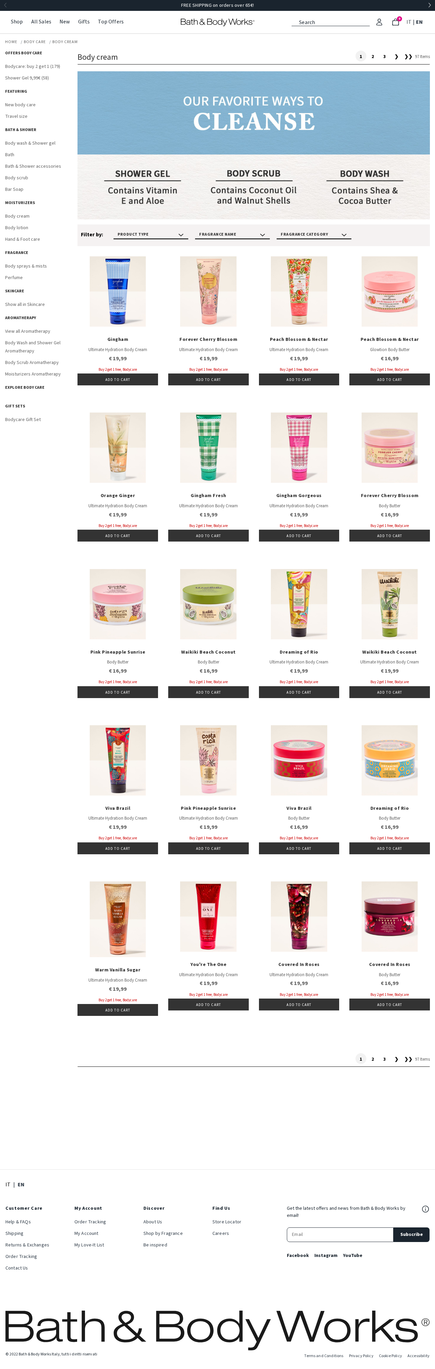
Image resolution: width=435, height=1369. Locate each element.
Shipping (14, 1233)
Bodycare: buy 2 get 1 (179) (32, 66)
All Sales (41, 21)
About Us (152, 1222)
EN (420, 22)
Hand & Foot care (22, 239)
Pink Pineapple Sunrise (117, 652)
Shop (17, 21)
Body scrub (16, 178)
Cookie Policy (390, 1356)
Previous (5, 5)
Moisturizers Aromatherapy (33, 374)
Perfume (14, 277)
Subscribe (411, 1234)
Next (429, 5)
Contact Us (16, 1268)
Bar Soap (14, 189)
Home (11, 42)
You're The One (208, 964)
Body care (35, 42)
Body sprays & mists (26, 266)
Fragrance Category (304, 234)
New (64, 21)
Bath (9, 154)
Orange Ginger (118, 495)
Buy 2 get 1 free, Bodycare (118, 369)
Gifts (84, 21)
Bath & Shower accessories (33, 166)
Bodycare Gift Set (23, 419)
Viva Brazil (117, 808)
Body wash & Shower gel (30, 143)
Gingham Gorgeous (299, 495)
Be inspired (155, 1245)
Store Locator (226, 1222)
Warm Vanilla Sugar (117, 970)
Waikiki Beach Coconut (208, 652)
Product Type (133, 234)
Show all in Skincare (25, 304)
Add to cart (117, 379)
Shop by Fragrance (163, 1233)
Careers (220, 1233)
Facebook (298, 1255)
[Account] (379, 22)
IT (409, 22)
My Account (86, 1233)
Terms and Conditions (323, 1356)
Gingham (117, 339)
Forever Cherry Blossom (208, 339)
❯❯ (408, 56)
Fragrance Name (217, 234)
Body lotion (16, 227)
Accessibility (418, 1356)
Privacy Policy (361, 1356)
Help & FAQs (18, 1222)
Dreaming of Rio (299, 652)
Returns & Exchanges (27, 1245)
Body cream (65, 42)
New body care (20, 105)
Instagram (325, 1255)
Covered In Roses (299, 964)
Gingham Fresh (208, 495)
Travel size (16, 116)
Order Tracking (21, 1256)
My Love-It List (89, 1245)
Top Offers (111, 21)
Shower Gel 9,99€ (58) (27, 78)
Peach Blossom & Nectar (299, 339)
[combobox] (331, 21)
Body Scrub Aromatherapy (32, 362)
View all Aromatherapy (27, 331)
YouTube (352, 1255)
